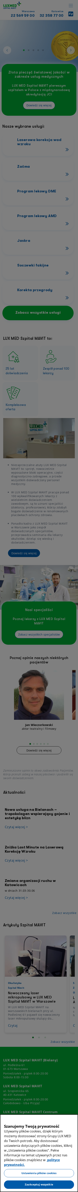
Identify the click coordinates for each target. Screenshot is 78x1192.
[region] (39, 1153)
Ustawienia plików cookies (38, 1173)
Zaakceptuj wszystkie (39, 1184)
